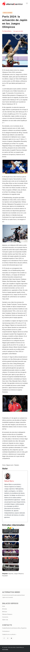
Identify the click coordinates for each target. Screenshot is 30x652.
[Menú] (27, 3)
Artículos (4, 609)
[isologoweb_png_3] (12, 3)
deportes (10, 573)
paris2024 (5, 576)
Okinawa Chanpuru (7, 614)
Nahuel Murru (7, 31)
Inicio (3, 606)
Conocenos (5, 617)
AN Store (4, 611)
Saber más (5, 619)
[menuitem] (27, 3)
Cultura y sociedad (7, 12)
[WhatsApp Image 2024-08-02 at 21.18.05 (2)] (15, 50)
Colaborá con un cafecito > (9, 634)
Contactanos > (6, 631)
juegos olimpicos (19, 573)
